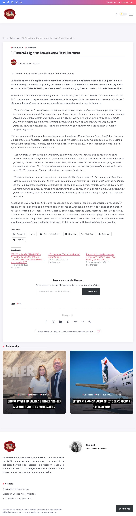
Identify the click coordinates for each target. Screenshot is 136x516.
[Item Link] (34, 382)
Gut (19, 304)
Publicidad (15, 38)
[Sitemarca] (10, 14)
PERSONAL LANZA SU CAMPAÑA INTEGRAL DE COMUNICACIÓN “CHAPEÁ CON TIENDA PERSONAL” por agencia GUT (27, 258)
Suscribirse (91, 291)
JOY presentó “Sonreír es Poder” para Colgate (64, 255)
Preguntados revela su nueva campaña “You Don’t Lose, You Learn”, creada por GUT (100, 257)
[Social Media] (4, 2)
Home (5, 38)
